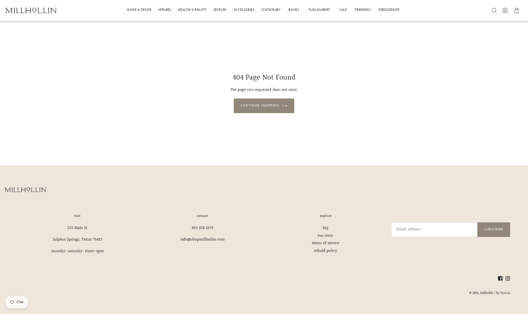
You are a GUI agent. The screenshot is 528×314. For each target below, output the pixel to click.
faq (325, 228)
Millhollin (486, 293)
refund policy (325, 251)
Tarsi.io (505, 293)
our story (325, 236)
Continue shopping (260, 105)
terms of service (325, 243)
